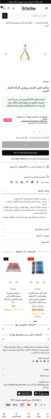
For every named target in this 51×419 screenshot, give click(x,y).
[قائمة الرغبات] (8, 8)
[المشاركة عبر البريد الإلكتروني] (11, 182)
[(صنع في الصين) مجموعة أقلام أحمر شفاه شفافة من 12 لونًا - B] (13, 267)
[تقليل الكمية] (46, 131)
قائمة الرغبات (16, 416)
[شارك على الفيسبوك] (37, 182)
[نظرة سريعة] (31, 282)
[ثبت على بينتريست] (27, 182)
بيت (47, 416)
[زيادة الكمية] (34, 131)
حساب (38, 416)
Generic (46, 82)
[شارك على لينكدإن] (21, 182)
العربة (4, 416)
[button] (46, 8)
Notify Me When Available (25, 153)
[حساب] (13, 8)
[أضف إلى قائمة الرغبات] (44, 282)
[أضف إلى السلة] (37, 282)
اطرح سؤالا (20, 138)
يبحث (28, 416)
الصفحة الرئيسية (42, 23)
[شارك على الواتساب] (16, 182)
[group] (25, 54)
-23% (31, 259)
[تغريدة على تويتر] (32, 182)
